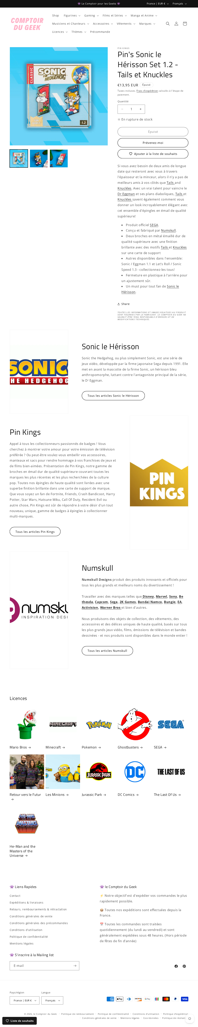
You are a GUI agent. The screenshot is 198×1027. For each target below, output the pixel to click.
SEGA (154, 225)
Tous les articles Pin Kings (35, 532)
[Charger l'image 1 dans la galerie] (19, 158)
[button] (71, 15)
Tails (171, 183)
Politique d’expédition (175, 1013)
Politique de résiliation (175, 1018)
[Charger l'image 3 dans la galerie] (59, 158)
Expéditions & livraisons (26, 902)
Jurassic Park (92, 794)
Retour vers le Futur (25, 794)
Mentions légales (22, 943)
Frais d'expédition (147, 90)
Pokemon (89, 747)
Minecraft (53, 747)
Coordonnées (151, 1018)
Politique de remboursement (77, 1013)
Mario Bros (18, 747)
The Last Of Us (165, 794)
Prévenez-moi (153, 143)
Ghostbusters (128, 747)
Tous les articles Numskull (107, 651)
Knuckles (124, 188)
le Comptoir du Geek (45, 1013)
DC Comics (126, 794)
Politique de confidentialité (29, 936)
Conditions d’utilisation (146, 1013)
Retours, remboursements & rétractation (38, 909)
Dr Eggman (126, 194)
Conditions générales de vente (31, 916)
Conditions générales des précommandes (39, 923)
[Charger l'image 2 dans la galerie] (39, 158)
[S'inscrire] (75, 965)
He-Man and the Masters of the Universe (22, 851)
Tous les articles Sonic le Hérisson (113, 396)
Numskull (168, 230)
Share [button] (125, 304)
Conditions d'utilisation (26, 930)
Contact (15, 896)
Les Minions (55, 794)
